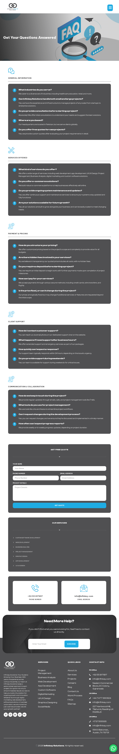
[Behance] (24, 715)
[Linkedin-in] (15, 715)
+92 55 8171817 (35, 596)
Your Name (17, 464)
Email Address (66, 473)
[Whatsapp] (20, 715)
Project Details (19, 483)
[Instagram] (10, 715)
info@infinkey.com (83, 596)
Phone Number (19, 473)
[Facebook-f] (6, 715)
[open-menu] (110, 7)
